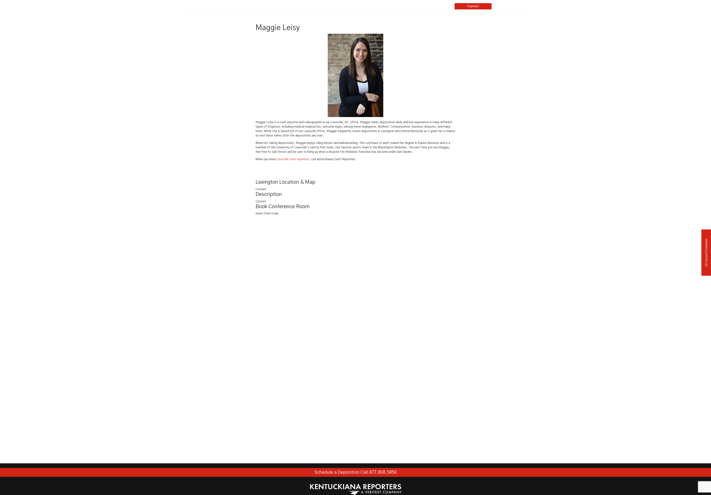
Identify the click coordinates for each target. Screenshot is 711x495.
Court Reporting (286, 6)
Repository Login (510, 6)
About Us (435, 6)
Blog (399, 6)
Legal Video (323, 6)
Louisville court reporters (292, 159)
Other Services (360, 6)
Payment (473, 6)
